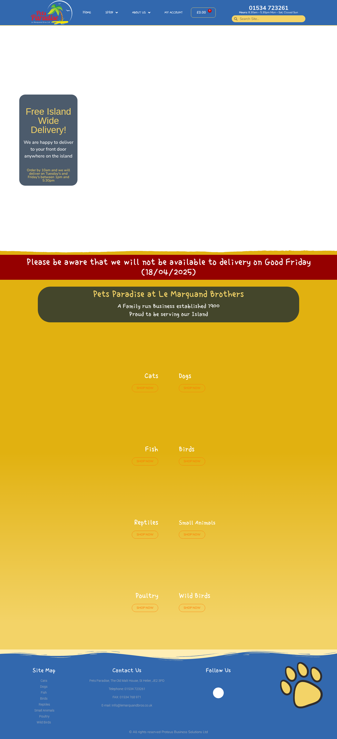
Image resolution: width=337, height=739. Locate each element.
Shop (109, 12)
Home (87, 12)
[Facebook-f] (218, 692)
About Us (139, 12)
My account (174, 12)
